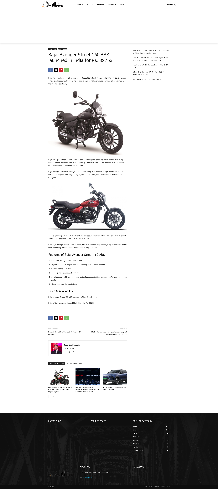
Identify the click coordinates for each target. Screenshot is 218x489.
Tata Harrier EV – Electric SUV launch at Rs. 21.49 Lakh (150, 66)
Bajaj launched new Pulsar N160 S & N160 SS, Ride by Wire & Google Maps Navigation (60, 389)
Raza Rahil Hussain (72, 345)
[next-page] (53, 396)
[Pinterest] (61, 70)
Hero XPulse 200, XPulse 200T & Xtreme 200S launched (65, 333)
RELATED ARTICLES (57, 364)
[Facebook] (50, 70)
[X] (56, 70)
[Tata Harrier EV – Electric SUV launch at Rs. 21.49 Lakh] (115, 376)
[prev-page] (49, 396)
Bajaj (55, 49)
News (50, 49)
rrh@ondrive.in (88, 477)
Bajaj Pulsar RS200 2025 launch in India (147, 79)
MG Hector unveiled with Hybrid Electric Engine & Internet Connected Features (109, 333)
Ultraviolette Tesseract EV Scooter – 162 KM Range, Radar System (148, 73)
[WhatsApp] (66, 70)
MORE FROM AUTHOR (74, 364)
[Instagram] (70, 352)
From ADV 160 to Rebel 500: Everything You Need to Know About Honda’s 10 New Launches (87, 389)
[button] (172, 4)
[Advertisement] (109, 26)
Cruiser (65, 49)
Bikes (59, 49)
